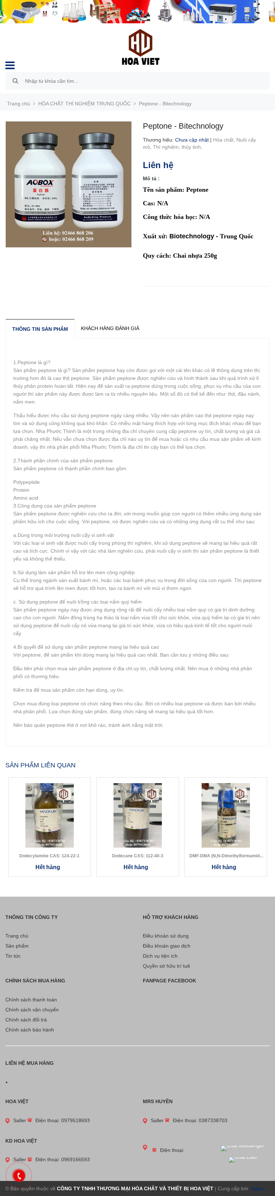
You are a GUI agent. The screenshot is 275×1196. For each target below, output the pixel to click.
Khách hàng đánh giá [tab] (110, 328)
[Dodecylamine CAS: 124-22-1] (49, 815)
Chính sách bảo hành (29, 1030)
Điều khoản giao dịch (166, 946)
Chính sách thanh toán (31, 999)
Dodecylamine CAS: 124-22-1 (49, 855)
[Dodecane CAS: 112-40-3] (137, 815)
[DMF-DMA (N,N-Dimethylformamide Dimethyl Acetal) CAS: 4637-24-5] (225, 815)
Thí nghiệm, (167, 147)
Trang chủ (16, 936)
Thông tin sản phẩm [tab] (40, 329)
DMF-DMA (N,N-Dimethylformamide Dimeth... (225, 856)
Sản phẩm (17, 946)
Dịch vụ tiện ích (160, 956)
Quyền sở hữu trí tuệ (166, 966)
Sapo (257, 1188)
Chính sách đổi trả (26, 1020)
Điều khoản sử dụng (166, 936)
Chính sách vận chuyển (32, 1009)
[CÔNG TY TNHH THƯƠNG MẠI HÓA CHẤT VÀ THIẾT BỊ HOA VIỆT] (140, 46)
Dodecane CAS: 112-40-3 (137, 855)
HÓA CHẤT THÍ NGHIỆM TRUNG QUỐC (84, 103)
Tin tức (13, 956)
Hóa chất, (224, 140)
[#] (137, 11)
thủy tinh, (193, 147)
